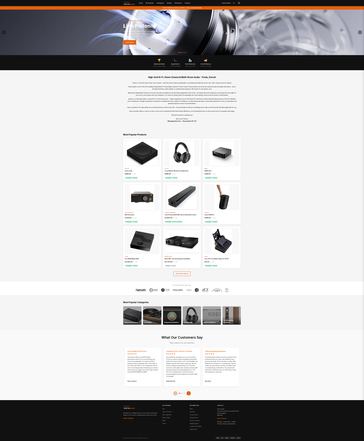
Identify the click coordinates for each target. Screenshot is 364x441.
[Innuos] (189, 290)
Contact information (196, 426)
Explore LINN (130, 44)
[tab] (178, 52)
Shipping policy (194, 423)
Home (141, 3)
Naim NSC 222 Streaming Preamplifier (177, 259)
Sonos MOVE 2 (209, 215)
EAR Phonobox (129, 215)
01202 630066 (226, 3)
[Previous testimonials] (175, 393)
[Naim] (217, 290)
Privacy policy (194, 414)
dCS (163, 409)
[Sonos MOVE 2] (221, 197)
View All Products (182, 273)
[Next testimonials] (189, 393)
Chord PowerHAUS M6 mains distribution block (180, 215)
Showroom (178, 3)
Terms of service (195, 420)
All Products (150, 3)
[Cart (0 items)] (239, 3)
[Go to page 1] (179, 393)
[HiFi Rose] (153, 290)
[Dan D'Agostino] (197, 290)
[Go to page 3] (182, 393)
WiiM (163, 420)
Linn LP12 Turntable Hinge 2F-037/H (216, 259)
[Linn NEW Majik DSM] (142, 241)
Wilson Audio (166, 417)
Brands (169, 3)
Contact (187, 3)
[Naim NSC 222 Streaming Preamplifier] (182, 241)
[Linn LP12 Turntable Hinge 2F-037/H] (221, 241)
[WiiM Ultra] (221, 153)
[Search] (234, 3)
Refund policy (194, 417)
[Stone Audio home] (129, 3)
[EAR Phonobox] (142, 197)
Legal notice (193, 429)
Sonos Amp (128, 171)
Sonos (164, 423)
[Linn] (226, 290)
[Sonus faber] (178, 290)
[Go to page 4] (184, 393)
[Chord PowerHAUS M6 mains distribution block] (182, 197)
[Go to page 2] (181, 393)
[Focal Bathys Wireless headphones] (182, 153)
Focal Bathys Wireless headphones (176, 171)
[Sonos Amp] (142, 153)
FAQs (191, 409)
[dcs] (205, 290)
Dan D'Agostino (166, 414)
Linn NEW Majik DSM (132, 259)
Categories (160, 3)
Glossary (192, 411)
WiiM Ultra (207, 171)
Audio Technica (167, 411)
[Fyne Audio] (165, 290)
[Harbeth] (141, 290)
